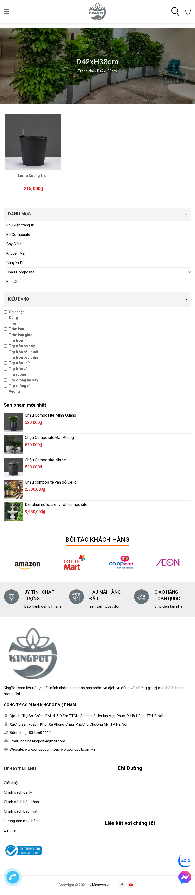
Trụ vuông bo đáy (23, 380)
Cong (13, 317)
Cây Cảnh (14, 244)
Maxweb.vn (101, 885)
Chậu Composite (20, 272)
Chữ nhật (16, 312)
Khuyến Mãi (15, 253)
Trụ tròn (16, 340)
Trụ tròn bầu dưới (23, 352)
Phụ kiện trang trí (20, 225)
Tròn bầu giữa (20, 335)
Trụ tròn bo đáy (22, 346)
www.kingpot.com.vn (78, 749)
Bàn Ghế (13, 281)
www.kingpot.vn (38, 749)
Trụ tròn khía (20, 363)
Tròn (13, 323)
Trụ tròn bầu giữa (23, 357)
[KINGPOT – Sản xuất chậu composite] (97, 11)
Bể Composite (18, 234)
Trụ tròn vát (19, 369)
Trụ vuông (17, 374)
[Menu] (7, 11)
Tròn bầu (16, 329)
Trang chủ (86, 71)
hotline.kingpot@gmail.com (42, 741)
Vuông (14, 391)
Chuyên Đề (15, 262)
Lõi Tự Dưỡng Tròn (33, 175)
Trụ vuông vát (20, 386)
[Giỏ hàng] (187, 11)
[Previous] (11, 566)
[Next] (184, 566)
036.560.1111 (40, 732)
